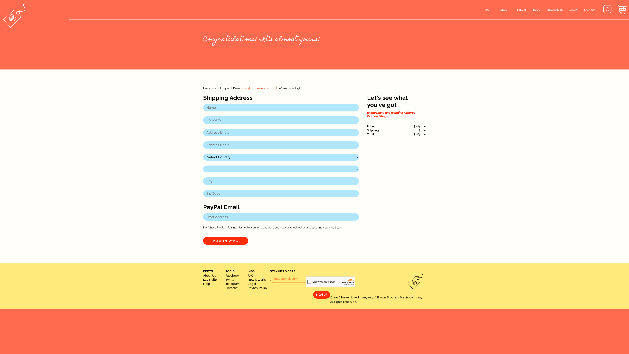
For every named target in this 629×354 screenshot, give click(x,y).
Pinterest (231, 288)
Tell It (521, 9)
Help (206, 283)
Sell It (505, 9)
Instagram (232, 283)
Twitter (230, 279)
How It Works (257, 279)
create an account (266, 88)
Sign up (589, 9)
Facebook (232, 275)
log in (248, 88)
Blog (536, 9)
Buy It (489, 9)
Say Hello (210, 279)
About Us (209, 275)
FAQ (251, 275)
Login (573, 9)
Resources (555, 9)
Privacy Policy (257, 288)
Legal (252, 283)
